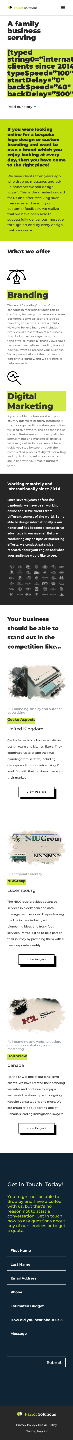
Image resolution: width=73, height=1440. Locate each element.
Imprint (42, 1431)
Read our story (19, 107)
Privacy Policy (25, 1425)
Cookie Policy (47, 1425)
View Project (36, 791)
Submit (54, 1362)
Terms (30, 1431)
